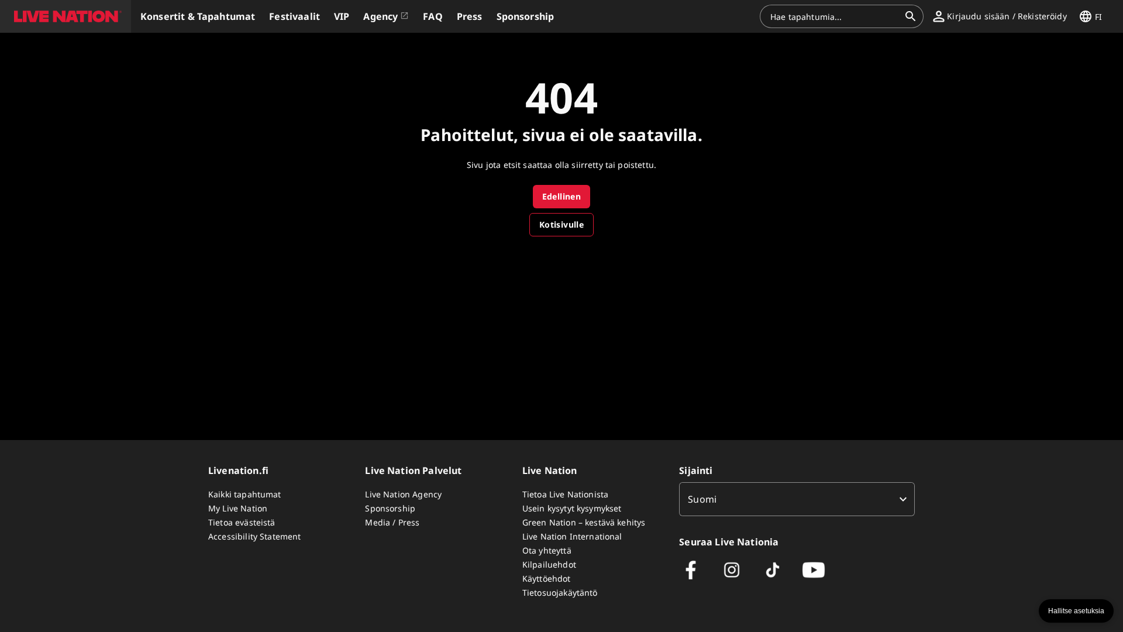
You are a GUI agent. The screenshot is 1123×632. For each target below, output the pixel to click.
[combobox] (835, 16)
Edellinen (561, 196)
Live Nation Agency (403, 494)
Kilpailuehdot (549, 564)
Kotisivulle (561, 224)
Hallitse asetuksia (1076, 611)
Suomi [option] (702, 499)
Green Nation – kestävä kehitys (584, 522)
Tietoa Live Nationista (565, 494)
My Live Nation (237, 508)
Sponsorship (390, 508)
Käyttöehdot (546, 578)
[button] (65, 16)
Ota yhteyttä (546, 550)
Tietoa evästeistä (241, 522)
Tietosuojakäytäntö (560, 592)
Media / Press (392, 522)
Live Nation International (572, 536)
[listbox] (797, 499)
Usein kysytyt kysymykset (572, 508)
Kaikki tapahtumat (244, 494)
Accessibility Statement (254, 536)
